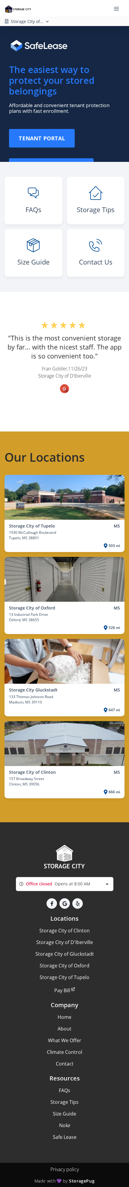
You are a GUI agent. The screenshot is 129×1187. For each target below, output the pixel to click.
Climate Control (64, 1052)
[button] (51, 903)
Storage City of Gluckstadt (64, 954)
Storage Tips (64, 1102)
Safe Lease (64, 1137)
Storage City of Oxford (64, 965)
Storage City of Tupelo (64, 977)
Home (64, 1017)
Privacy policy (64, 1169)
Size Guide (64, 1113)
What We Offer (64, 1040)
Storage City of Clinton (64, 930)
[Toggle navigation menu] (118, 8)
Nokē (64, 1125)
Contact (65, 1063)
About (64, 1028)
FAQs (64, 1090)
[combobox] (64, 884)
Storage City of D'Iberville (64, 942)
